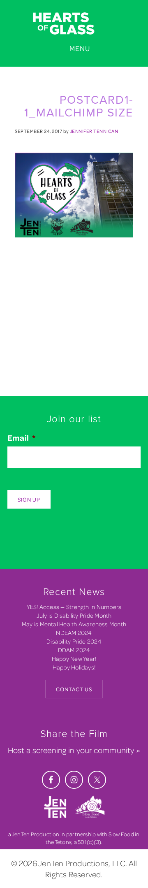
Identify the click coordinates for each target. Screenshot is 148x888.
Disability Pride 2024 (74, 641)
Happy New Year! (74, 658)
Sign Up (29, 499)
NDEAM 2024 (74, 632)
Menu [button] (79, 48)
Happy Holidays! (74, 667)
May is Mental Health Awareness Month (74, 624)
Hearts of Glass (74, 23)
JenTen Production (36, 834)
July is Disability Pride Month (74, 615)
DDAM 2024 (74, 650)
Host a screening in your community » (74, 749)
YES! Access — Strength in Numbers (74, 606)
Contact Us (74, 689)
